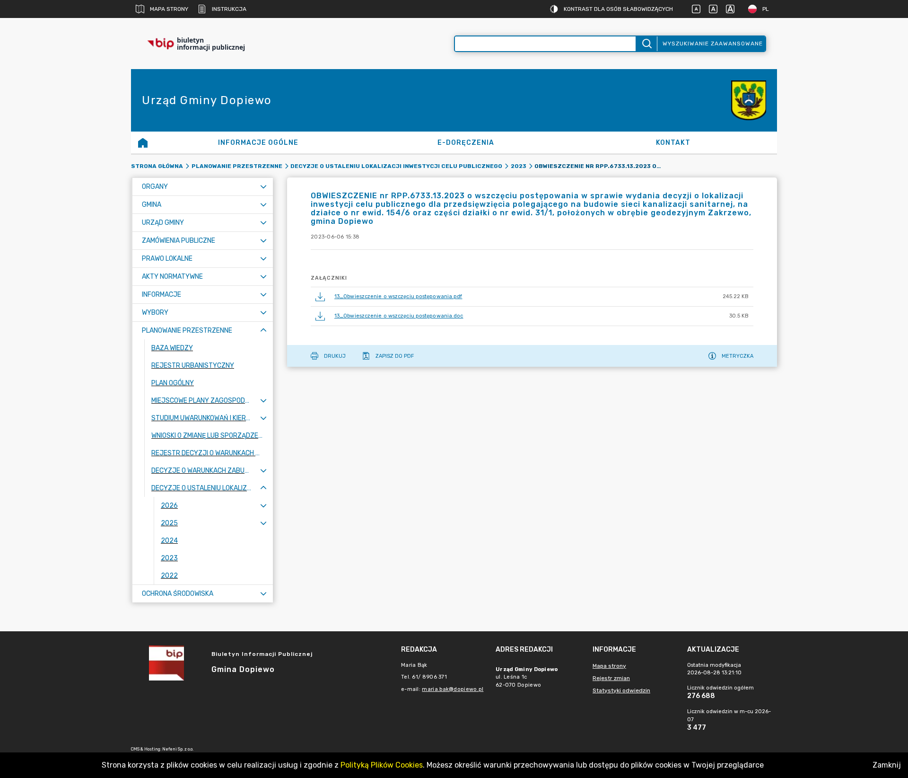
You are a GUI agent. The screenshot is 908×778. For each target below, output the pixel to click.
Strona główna (157, 166)
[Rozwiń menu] (263, 186)
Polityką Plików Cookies (381, 764)
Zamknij (887, 764)
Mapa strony (169, 9)
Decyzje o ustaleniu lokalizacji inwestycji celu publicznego (396, 166)
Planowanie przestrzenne (237, 166)
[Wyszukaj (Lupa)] (646, 43)
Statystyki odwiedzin (621, 690)
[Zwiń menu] (263, 330)
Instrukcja (229, 9)
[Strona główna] (143, 142)
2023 (518, 166)
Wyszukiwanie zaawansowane (713, 43)
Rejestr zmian (611, 678)
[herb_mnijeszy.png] (748, 100)
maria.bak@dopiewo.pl (452, 689)
